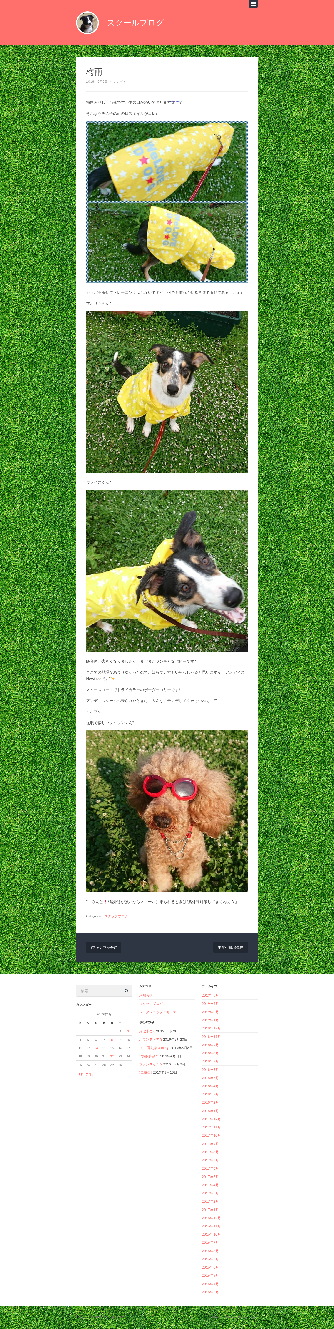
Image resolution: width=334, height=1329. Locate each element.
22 (112, 1056)
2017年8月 (210, 1152)
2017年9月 (210, 1144)
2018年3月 (210, 1094)
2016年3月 (210, 1292)
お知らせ (146, 995)
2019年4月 (210, 1004)
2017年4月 (210, 1185)
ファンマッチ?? (150, 1064)
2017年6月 (210, 1168)
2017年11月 (211, 1127)
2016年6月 (210, 1267)
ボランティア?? (150, 1039)
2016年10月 (211, 1234)
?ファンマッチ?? (104, 947)
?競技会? (145, 1072)
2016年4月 (210, 1284)
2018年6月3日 (97, 81)
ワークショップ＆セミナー (159, 1012)
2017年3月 (210, 1193)
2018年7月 (210, 1061)
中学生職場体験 (230, 947)
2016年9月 (210, 1242)
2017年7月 (210, 1160)
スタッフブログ (116, 916)
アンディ (119, 81)
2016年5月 (210, 1275)
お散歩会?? (147, 1031)
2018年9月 (210, 1045)
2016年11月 (211, 1226)
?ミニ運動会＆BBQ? (154, 1048)
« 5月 (80, 1074)
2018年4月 (210, 1086)
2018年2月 (210, 1102)
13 (96, 1048)
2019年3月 (210, 1012)
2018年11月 (211, 1037)
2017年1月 (210, 1210)
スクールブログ (135, 22)
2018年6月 (210, 1069)
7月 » (90, 1074)
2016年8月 (210, 1251)
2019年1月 (210, 1020)
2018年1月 (210, 1111)
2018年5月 (210, 1078)
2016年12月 (211, 1218)
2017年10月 (211, 1135)
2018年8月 (210, 1053)
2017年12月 (211, 1119)
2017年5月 (210, 1177)
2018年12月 (211, 1028)
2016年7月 (210, 1259)
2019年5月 (210, 995)
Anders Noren (237, 1317)
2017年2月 (210, 1201)
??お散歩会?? (148, 1056)
